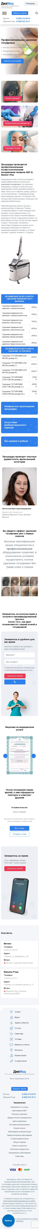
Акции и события (22, 1023)
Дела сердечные (19, 1121)
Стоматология (21, 1061)
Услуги (17, 1012)
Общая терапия (19, 1142)
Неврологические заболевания (19, 1135)
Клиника (31, 4)
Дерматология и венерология (19, 1118)
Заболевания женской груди (19, 1132)
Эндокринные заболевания (20, 1153)
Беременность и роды (19, 1107)
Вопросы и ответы (22, 1045)
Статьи (18, 1028)
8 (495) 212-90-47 (23, 18)
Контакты (19, 1050)
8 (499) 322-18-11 (23, 21)
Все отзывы (19, 828)
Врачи (17, 1017)
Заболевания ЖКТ (19, 1111)
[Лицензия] (19, 756)
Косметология (20, 1055)
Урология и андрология (19, 1149)
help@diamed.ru (19, 1213)
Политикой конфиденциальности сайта (19, 1201)
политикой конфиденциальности (19, 670)
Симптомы (19, 1034)
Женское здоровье (19, 1114)
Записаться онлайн (15, 676)
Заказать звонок (20, 13)
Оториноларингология (20, 1139)
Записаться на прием (12, 61)
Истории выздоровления (19, 1125)
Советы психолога (19, 1146)
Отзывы (18, 1039)
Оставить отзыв (19, 834)
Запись (8, 1220)
